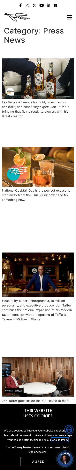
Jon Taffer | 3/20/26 (32, 51)
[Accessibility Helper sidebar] (69, 429)
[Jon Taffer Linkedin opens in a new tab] (48, 5)
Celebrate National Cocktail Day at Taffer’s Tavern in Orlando (36, 132)
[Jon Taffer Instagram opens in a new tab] (27, 5)
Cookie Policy (60, 439)
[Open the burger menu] (69, 17)
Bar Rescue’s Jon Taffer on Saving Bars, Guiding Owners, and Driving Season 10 (37, 339)
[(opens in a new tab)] (38, 97)
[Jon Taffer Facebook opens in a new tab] (20, 5)
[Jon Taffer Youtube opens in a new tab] (41, 5)
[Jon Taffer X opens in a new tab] (34, 5)
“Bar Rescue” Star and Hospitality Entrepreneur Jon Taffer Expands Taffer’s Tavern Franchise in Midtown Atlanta (37, 227)
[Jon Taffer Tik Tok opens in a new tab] (55, 5)
